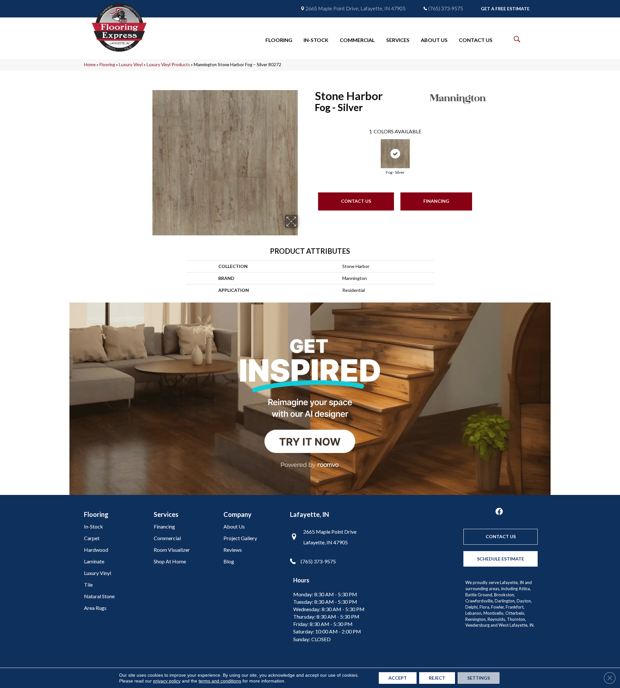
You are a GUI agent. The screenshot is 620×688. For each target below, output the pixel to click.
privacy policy (167, 680)
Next (478, 149)
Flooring (107, 64)
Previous (311, 149)
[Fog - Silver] (395, 154)
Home (90, 64)
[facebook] (499, 512)
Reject (437, 678)
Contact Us (356, 201)
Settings (478, 678)
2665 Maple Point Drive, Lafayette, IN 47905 (355, 8)
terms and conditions (220, 680)
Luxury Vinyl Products (168, 64)
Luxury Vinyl (131, 64)
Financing (436, 201)
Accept (397, 678)
